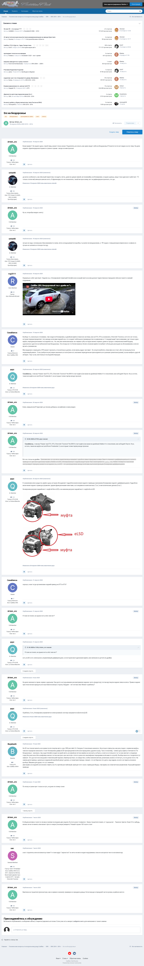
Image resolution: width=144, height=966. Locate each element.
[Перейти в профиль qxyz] (12, 377)
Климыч (11, 55)
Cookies (85, 958)
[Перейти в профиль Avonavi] (116, 30)
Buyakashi (12, 744)
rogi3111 (12, 274)
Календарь (24, 11)
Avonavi (122, 29)
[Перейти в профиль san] (12, 855)
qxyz (12, 369)
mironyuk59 (12, 104)
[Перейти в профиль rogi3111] (12, 281)
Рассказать (118, 123)
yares (10, 72)
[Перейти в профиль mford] (116, 87)
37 (13, 351)
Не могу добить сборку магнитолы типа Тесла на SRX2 (23, 102)
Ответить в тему (132, 132)
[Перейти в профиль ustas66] (12, 180)
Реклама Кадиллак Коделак (13, 70)
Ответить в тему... (21, 930)
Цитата (30, 164)
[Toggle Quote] (26, 439)
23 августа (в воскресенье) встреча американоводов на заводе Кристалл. (30, 37)
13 (46, 45)
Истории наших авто (29, 47)
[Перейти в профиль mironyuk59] (116, 103)
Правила (14, 11)
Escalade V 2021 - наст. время (31, 55)
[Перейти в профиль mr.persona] (116, 95)
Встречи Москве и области (35, 39)
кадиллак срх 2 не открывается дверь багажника (21, 78)
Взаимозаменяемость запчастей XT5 (17, 86)
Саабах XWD (108, 462)
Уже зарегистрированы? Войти (115, 4)
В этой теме (131, 11)
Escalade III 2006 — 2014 (31, 31)
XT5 (28, 88)
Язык (58, 958)
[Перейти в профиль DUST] (116, 46)
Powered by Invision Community (72, 963)
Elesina (122, 53)
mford (121, 86)
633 (13, 292)
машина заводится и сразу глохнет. (16, 61)
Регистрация (136, 4)
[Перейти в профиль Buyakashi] (12, 751)
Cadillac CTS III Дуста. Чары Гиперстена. (18, 45)
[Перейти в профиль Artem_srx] (6, 123)
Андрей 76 (12, 88)
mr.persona (123, 94)
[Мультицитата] (24, 164)
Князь (10, 80)
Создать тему (114, 132)
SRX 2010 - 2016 (30, 80)
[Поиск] (140, 11)
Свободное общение (28, 72)
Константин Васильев (16, 63)
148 (13, 160)
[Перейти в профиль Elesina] (116, 54)
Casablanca (12, 332)
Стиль (64, 958)
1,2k (13, 388)
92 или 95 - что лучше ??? (13, 29)
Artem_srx (18, 122)
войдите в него (78, 921)
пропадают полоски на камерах (15, 53)
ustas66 (12, 173)
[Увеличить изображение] (54, 527)
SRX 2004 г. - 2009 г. (38, 63)
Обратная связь (37, 11)
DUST (10, 47)
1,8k (13, 191)
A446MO (11, 31)
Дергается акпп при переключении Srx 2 (18, 94)
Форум (5, 11)
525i (10, 96)
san (12, 848)
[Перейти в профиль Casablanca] (12, 340)
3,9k (13, 866)
